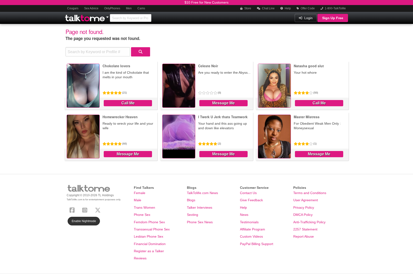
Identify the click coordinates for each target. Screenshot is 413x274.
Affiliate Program (252, 229)
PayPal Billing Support (256, 244)
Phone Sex (142, 215)
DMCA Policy (303, 215)
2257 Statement (305, 229)
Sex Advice (91, 8)
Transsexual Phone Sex (152, 229)
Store (247, 8)
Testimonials (249, 222)
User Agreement (305, 200)
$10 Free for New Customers (206, 2)
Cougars (72, 8)
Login (308, 18)
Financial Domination (150, 244)
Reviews (140, 258)
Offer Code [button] (307, 8)
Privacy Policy (303, 207)
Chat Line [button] (268, 8)
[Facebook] (73, 209)
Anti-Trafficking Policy (309, 222)
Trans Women (144, 207)
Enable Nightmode (84, 221)
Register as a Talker (149, 251)
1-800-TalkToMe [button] (335, 8)
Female (139, 193)
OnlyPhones (112, 8)
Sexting (192, 215)
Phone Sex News (200, 222)
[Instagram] (85, 209)
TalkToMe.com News (202, 193)
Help (287, 8)
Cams (141, 8)
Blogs (191, 200)
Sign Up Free (332, 18)
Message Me (223, 103)
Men (129, 8)
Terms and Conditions (309, 193)
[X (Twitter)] (98, 209)
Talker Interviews (199, 207)
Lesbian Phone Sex (148, 236)
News (244, 215)
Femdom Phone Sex (149, 222)
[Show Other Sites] (108, 15)
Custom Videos (251, 236)
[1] (140, 51)
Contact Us (248, 193)
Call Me (128, 103)
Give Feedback (251, 200)
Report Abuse (303, 236)
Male (137, 200)
